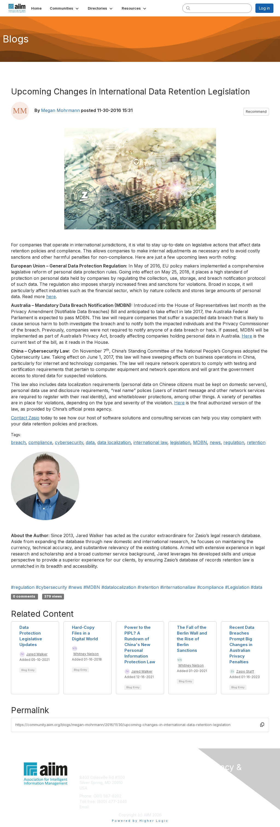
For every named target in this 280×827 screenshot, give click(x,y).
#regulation (22, 587)
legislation (180, 442)
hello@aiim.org (104, 807)
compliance (40, 442)
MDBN (200, 442)
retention (256, 442)
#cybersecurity (51, 587)
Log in (264, 8)
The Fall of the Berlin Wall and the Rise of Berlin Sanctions (192, 639)
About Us (213, 787)
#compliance (210, 587)
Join (146, 777)
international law (150, 442)
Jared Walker (36, 654)
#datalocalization (118, 587)
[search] (188, 8)
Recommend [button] (256, 112)
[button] (65, 8)
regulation (233, 442)
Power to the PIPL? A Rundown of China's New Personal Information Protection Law (139, 644)
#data (256, 587)
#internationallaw (178, 587)
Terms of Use (217, 792)
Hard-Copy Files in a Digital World (85, 633)
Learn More (152, 788)
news (215, 442)
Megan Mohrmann (60, 110)
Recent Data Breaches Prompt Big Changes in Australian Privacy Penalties (241, 644)
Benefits (149, 782)
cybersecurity (69, 442)
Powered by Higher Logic (140, 821)
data (90, 442)
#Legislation (237, 587)
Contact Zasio (25, 417)
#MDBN (91, 587)
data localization (114, 442)
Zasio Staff (245, 671)
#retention (148, 587)
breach (18, 442)
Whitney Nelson (86, 654)
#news (75, 587)
